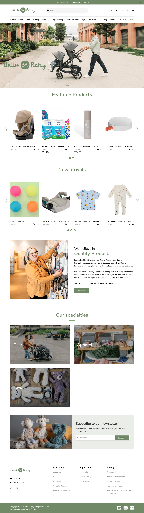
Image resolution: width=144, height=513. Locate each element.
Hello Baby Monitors (61, 490)
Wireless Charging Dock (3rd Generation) (123, 146)
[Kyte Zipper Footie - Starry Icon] (120, 199)
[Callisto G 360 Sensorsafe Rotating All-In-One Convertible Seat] (24, 124)
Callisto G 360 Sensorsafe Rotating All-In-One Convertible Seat (36, 146)
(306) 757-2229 (18, 482)
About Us (81, 290)
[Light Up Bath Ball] (24, 199)
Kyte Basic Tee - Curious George (87, 221)
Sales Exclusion (59, 486)
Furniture (122, 20)
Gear (28, 20)
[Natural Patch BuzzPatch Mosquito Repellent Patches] (56, 124)
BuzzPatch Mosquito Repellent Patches (58, 146)
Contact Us (57, 481)
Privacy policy (112, 472)
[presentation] (6, 129)
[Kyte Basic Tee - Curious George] (88, 199)
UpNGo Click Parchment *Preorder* (56, 221)
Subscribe (122, 438)
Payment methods (114, 486)
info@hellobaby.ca (19, 479)
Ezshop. (33, 509)
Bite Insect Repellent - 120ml (86, 146)
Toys (83, 20)
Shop (55, 477)
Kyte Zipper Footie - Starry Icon (118, 221)
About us (57, 472)
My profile (84, 472)
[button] (70, 158)
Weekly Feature (16, 20)
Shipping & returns (114, 481)
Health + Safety (72, 20)
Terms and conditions (116, 477)
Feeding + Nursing (56, 20)
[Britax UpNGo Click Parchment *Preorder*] (56, 199)
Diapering (103, 20)
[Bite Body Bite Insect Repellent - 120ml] (88, 124)
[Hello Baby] (22, 14)
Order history (85, 477)
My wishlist (84, 481)
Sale (131, 20)
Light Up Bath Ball (17, 221)
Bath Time (92, 20)
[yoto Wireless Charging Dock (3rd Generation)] (120, 124)
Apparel (113, 20)
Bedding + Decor (39, 20)
